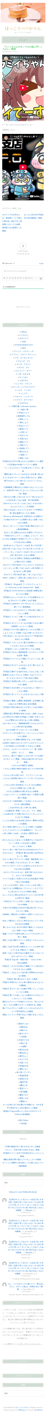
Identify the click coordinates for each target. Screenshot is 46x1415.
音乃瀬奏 (23, 1092)
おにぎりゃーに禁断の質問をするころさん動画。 (23, 739)
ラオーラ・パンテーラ (24, 396)
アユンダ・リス (24, 361)
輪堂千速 (23, 1082)
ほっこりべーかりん (23, 28)
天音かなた (23, 439)
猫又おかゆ (23, 1049)
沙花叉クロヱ (24, 1040)
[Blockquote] (20, 278)
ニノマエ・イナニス (24, 383)
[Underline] (9, 278)
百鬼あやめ (23, 1066)
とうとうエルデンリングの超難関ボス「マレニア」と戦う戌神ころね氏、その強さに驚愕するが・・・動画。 (23, 833)
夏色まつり (23, 429)
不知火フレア (24, 413)
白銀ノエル (23, 1062)
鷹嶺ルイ (23, 1101)
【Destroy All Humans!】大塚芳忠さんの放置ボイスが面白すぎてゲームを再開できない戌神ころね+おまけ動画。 (23, 519)
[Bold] (4, 278)
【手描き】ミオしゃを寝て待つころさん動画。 (23, 649)
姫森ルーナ (23, 442)
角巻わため (23, 1079)
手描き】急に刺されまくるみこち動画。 (23, 979)
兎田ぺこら (23, 419)
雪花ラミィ (23, 1088)
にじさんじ (23, 335)
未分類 (24, 1123)
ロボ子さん (23, 403)
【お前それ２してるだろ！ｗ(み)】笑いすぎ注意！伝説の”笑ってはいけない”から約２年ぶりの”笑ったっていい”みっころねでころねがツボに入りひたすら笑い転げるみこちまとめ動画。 (26, 1204)
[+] (31, 278)
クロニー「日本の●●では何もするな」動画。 (23, 1150)
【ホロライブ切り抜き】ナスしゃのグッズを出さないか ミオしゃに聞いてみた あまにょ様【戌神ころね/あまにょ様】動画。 (23, 568)
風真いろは (23, 1098)
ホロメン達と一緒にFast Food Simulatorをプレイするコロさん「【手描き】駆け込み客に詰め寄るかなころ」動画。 (23, 852)
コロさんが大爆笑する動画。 (23, 765)
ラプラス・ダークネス (24, 400)
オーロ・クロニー (24, 364)
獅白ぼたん (23, 1053)
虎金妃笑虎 (23, 1075)
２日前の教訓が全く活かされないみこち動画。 (23, 1146)
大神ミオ (23, 432)
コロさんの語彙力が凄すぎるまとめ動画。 (23, 791)
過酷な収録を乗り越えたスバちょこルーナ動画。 (23, 1159)
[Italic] (7, 278)
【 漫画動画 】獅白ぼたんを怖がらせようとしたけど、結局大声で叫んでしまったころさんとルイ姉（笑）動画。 (23, 490)
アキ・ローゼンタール (24, 358)
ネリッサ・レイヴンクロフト (24, 387)
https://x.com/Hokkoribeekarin (23, 1192)
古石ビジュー (24, 426)
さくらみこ (23, 377)
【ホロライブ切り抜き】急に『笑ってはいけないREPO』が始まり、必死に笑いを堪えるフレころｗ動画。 (23, 577)
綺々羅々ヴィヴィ (24, 1072)
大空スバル (23, 435)
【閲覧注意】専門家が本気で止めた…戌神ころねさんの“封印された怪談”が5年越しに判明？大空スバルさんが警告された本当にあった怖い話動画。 (23, 716)
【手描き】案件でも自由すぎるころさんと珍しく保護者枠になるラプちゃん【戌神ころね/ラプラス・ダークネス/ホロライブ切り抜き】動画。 (23, 674)
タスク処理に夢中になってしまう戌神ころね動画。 (23, 827)
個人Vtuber (24, 1120)
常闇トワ (23, 455)
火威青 (24, 1046)
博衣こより (23, 422)
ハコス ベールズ (24, 390)
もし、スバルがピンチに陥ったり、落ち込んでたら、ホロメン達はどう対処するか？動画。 (26, 1286)
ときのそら (23, 380)
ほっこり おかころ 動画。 (23, 846)
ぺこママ (23, 393)
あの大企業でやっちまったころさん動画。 (23, 730)
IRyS (24, 348)
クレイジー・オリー (24, 371)
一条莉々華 (23, 409)
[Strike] (12, 278)
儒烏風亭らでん (24, 416)
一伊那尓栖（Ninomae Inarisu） (23, 406)
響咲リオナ (23, 1095)
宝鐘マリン (23, 445)
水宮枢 (24, 1036)
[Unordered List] (17, 278)
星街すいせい (24, 1024)
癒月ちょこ (23, 1056)
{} (28, 278)
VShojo (24, 332)
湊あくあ (23, 1043)
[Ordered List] (15, 278)
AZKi (24, 341)
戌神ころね (16, 208)
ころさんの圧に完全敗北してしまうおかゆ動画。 (23, 785)
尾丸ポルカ (23, 451)
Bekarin (15, 51)
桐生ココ (23, 1030)
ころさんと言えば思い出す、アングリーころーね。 (23, 775)
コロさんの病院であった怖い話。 (23, 788)
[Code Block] (23, 278)
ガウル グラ (24, 367)
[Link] (25, 278)
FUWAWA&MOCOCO (24, 345)
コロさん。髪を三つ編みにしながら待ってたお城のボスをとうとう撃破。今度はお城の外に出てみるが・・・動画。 (23, 759)
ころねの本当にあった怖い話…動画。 (23, 807)
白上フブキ (23, 1059)
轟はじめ (23, 1085)
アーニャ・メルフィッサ (24, 351)
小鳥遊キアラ (24, 448)
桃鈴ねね (23, 1027)
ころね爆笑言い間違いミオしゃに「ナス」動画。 (23, 811)
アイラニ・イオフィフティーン (23, 354)
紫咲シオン (23, 1069)
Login (41, 263)
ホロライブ (23, 338)
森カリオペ (23, 1033)
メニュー (23, 39)
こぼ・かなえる (24, 374)
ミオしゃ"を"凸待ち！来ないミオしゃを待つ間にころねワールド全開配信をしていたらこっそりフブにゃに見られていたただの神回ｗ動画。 (23, 888)
